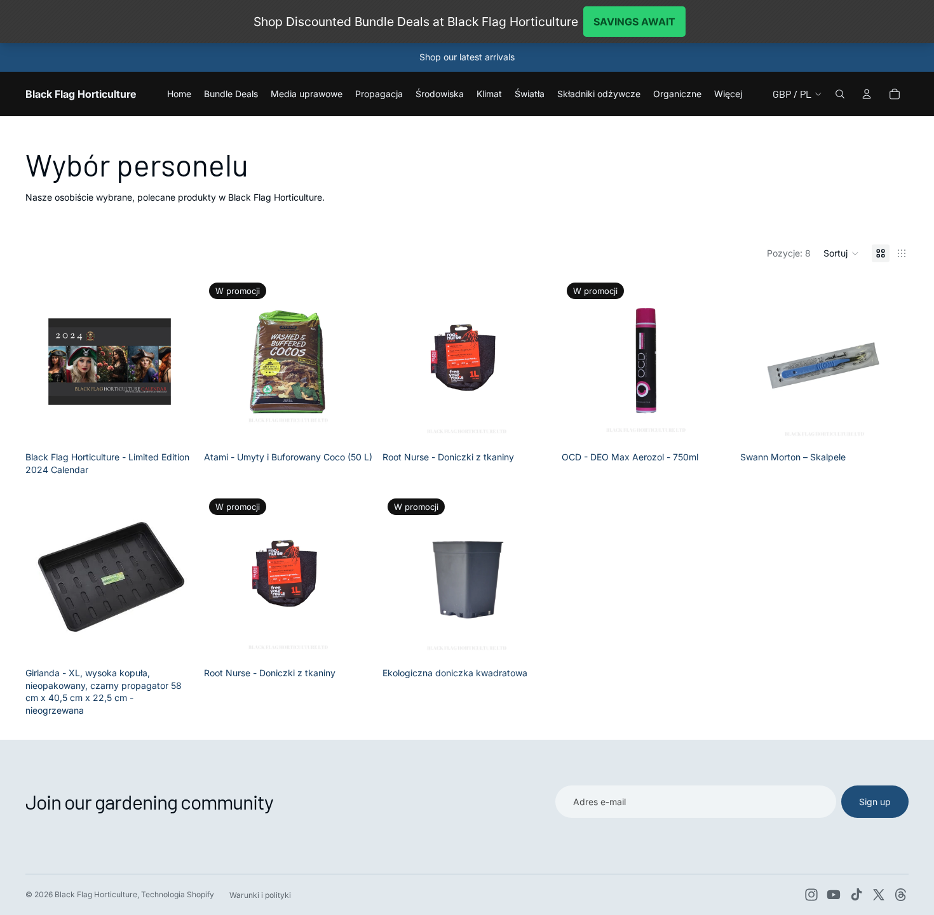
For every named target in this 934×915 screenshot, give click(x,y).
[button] (841, 253)
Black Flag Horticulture (96, 894)
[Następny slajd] (353, 361)
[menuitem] (728, 94)
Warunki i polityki (260, 895)
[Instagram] (811, 894)
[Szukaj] (840, 94)
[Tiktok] (856, 894)
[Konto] (867, 94)
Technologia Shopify (177, 894)
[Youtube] (833, 894)
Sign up (875, 801)
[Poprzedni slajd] (223, 361)
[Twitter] (878, 894)
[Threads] (901, 894)
